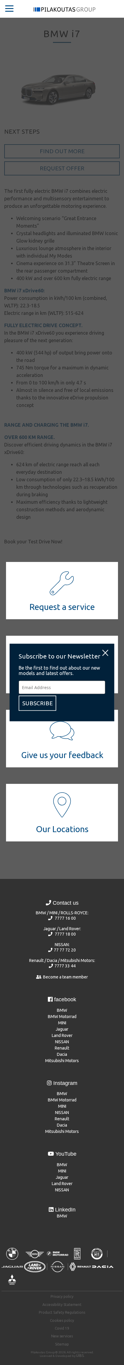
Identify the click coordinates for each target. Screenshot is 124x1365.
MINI (62, 1022)
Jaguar (62, 1029)
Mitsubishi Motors (62, 1060)
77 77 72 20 (65, 950)
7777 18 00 (65, 934)
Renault (62, 1048)
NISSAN (62, 1041)
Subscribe (37, 703)
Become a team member (65, 977)
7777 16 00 (65, 918)
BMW (62, 1010)
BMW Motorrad (62, 1016)
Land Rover (62, 1035)
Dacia (62, 1054)
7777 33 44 (65, 965)
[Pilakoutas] (64, 11)
